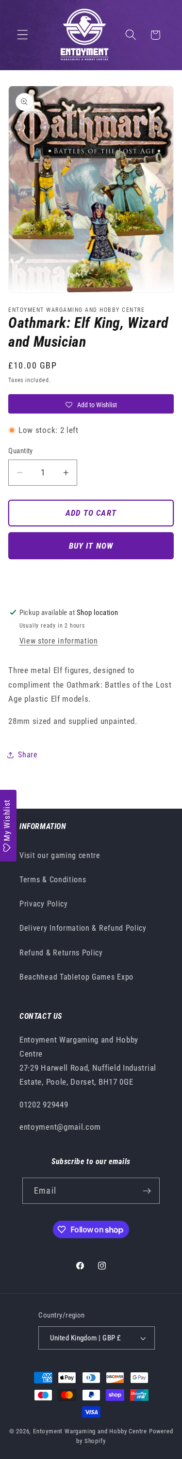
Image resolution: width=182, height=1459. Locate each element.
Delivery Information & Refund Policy (83, 928)
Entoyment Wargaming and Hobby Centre (90, 1431)
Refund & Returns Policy (61, 952)
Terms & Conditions (52, 879)
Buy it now (91, 546)
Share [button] (27, 754)
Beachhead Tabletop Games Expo (76, 977)
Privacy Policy (43, 903)
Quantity (20, 450)
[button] (22, 35)
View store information (58, 640)
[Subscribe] (146, 1191)
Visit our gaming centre (59, 855)
